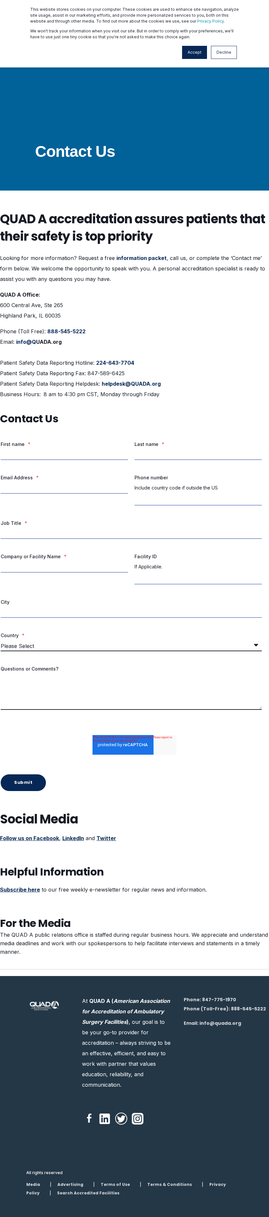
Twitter (106, 838)
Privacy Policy (210, 21)
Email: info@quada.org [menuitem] (212, 1023)
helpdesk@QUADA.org (131, 383)
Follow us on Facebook (29, 838)
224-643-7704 (115, 363)
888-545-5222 (66, 331)
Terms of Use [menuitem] (115, 1184)
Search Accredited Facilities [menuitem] (88, 1193)
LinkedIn (73, 838)
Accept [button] (194, 52)
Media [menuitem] (33, 1184)
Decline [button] (224, 52)
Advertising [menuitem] (70, 1184)
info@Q (26, 342)
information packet (141, 258)
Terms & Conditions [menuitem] (169, 1184)
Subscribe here (20, 889)
